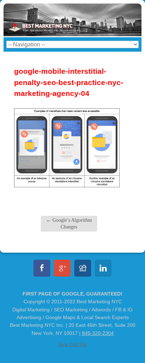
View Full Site (72, 344)
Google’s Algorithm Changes (69, 223)
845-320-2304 (98, 333)
